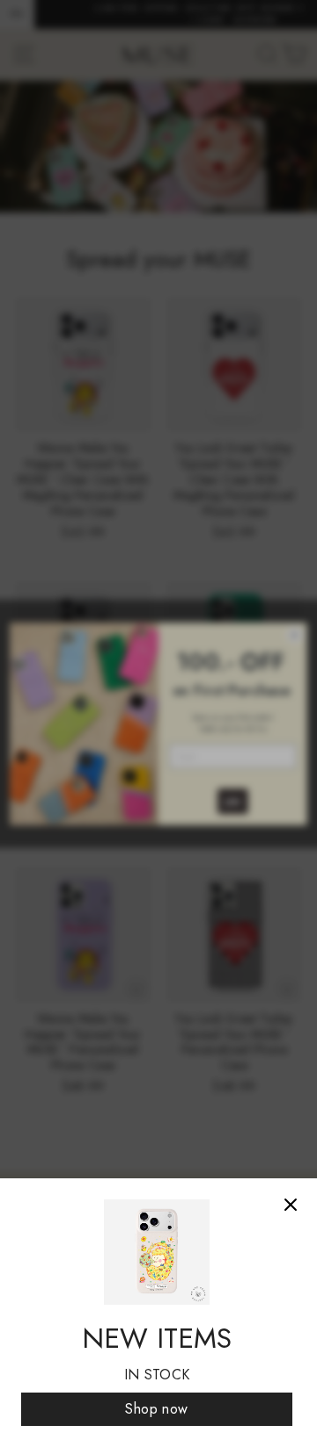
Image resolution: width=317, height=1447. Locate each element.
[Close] (290, 1204)
